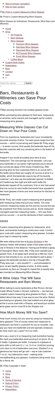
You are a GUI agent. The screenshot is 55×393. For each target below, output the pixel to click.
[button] (6, 77)
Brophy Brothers (34, 241)
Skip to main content (15, 6)
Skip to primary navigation (17, 3)
